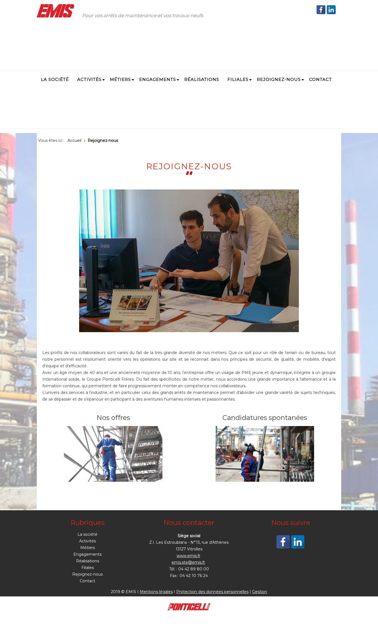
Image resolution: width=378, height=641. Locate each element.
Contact (87, 580)
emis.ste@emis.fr (188, 562)
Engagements (87, 554)
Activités (87, 541)
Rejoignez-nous (87, 574)
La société (87, 534)
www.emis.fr (188, 555)
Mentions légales (156, 591)
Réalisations (87, 560)
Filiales (87, 567)
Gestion (259, 591)
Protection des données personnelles (212, 591)
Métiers (87, 547)
